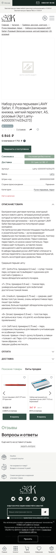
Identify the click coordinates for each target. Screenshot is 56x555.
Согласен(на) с (30, 518)
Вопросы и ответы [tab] (20, 434)
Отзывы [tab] (9, 427)
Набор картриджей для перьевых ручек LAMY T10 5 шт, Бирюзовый (41, 399)
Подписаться (45, 512)
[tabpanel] (28, 444)
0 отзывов (21, 129)
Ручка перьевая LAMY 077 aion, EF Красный (14, 398)
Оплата (6, 351)
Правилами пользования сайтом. (35, 530)
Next (50, 397)
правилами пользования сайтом (36, 518)
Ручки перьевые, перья (44, 189)
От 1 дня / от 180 (34, 162)
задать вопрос (28, 446)
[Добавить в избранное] (24, 377)
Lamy (52, 174)
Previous (5, 397)
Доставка (8, 358)
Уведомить (16, 149)
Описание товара (12, 204)
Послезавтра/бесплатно (39, 156)
